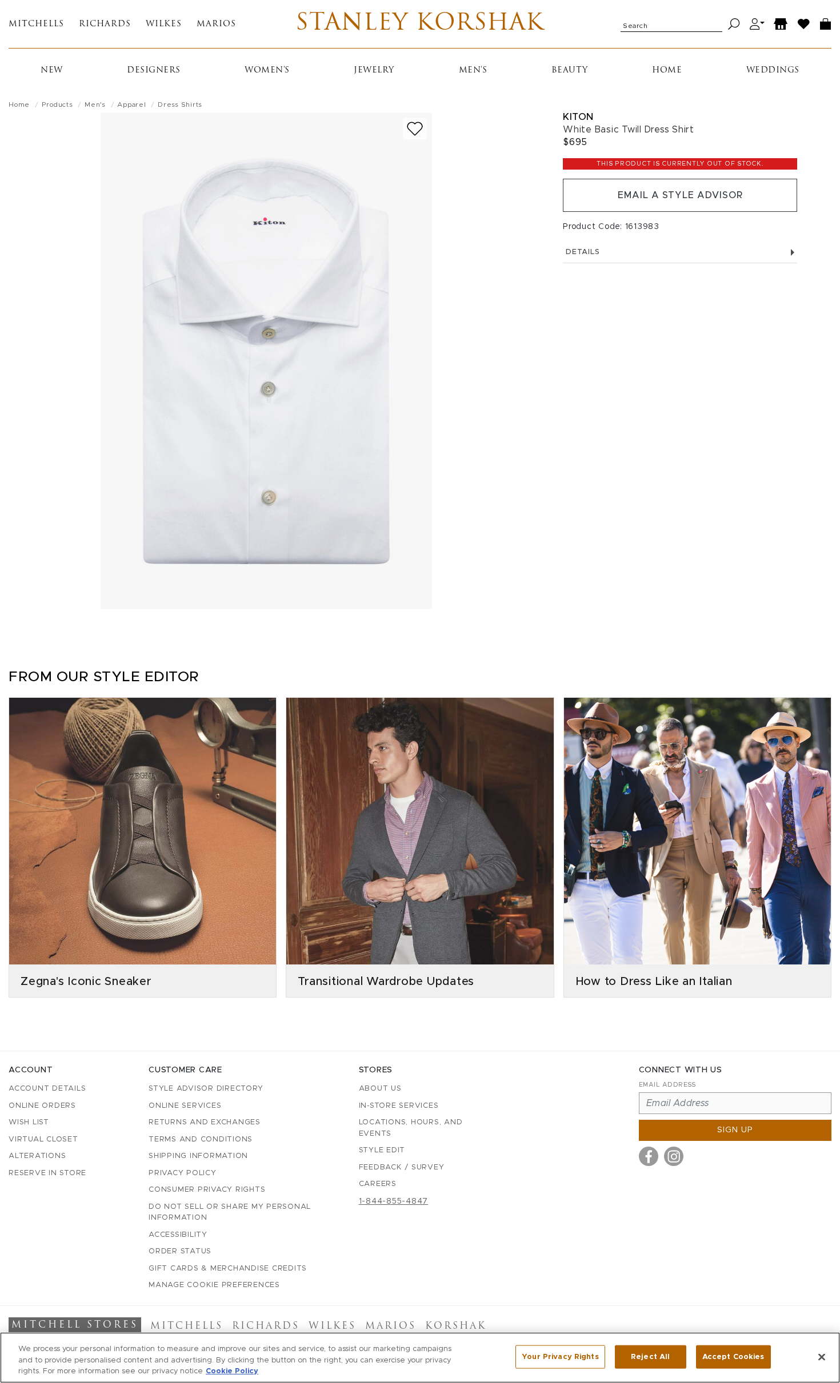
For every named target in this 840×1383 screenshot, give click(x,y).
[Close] (821, 1356)
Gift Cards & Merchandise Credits (228, 1268)
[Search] (734, 24)
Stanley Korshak (419, 24)
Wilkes (164, 24)
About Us (380, 1088)
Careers (378, 1184)
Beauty (569, 70)
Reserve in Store (47, 1173)
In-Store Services (399, 1105)
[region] (420, 1357)
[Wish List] (804, 24)
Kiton (578, 117)
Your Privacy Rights (560, 1356)
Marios (216, 24)
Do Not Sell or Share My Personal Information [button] (230, 1212)
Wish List (29, 1122)
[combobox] (671, 24)
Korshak (455, 1326)
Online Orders (42, 1105)
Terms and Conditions (201, 1139)
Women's (267, 70)
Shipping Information (198, 1156)
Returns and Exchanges (205, 1122)
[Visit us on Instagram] (673, 1156)
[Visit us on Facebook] (648, 1156)
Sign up (735, 1130)
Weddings (772, 70)
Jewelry (374, 70)
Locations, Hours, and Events (411, 1128)
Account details (47, 1088)
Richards (105, 24)
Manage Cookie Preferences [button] (214, 1285)
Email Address (667, 1085)
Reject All (650, 1356)
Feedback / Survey (402, 1167)
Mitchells (36, 24)
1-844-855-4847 (394, 1201)
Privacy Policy (183, 1173)
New (52, 70)
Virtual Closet (43, 1139)
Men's (473, 70)
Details (582, 252)
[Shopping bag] (825, 24)
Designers (154, 70)
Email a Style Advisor (680, 195)
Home (667, 70)
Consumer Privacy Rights (207, 1189)
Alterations (37, 1156)
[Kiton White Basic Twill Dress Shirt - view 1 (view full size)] (266, 360)
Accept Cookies (733, 1356)
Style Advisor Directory (206, 1088)
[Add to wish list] (414, 128)
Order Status (180, 1251)
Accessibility (178, 1235)
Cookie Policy (232, 1371)
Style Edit (382, 1150)
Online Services (185, 1105)
